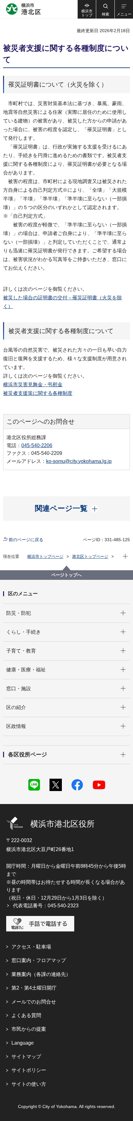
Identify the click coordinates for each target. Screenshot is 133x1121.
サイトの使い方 (28, 1084)
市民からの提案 (28, 1029)
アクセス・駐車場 (31, 946)
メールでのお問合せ (33, 1001)
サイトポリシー (28, 1070)
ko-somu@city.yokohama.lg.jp (79, 461)
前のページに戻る (26, 539)
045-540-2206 (36, 445)
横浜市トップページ (45, 556)
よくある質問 (26, 1015)
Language (22, 1043)
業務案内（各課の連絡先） (41, 974)
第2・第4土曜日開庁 (34, 988)
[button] (105, 9)
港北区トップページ (90, 556)
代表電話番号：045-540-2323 (46, 905)
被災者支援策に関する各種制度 (37, 393)
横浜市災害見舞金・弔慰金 (32, 384)
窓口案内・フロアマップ (38, 960)
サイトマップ (26, 1056)
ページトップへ (66, 574)
